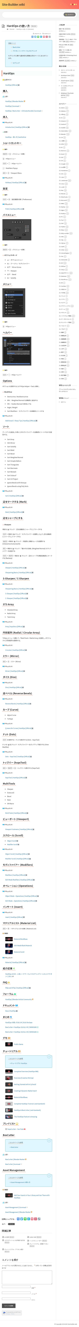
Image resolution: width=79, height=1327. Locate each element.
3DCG (62, 108)
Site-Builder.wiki (13, 4)
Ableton (63, 111)
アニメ (63, 296)
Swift (62, 246)
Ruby (62, 230)
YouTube (63, 286)
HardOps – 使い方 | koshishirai (15, 137)
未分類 (63, 355)
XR (62, 283)
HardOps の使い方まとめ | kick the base (18, 1022)
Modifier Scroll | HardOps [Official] (17, 859)
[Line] (38, 37)
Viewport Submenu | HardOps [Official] (19, 829)
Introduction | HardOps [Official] (16, 127)
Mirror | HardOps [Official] (14, 671)
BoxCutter (16, 47)
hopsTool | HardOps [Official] (15, 778)
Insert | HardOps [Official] (14, 917)
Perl (62, 220)
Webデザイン (65, 273)
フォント (63, 326)
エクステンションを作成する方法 (15, 1241)
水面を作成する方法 (67, 34)
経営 (62, 369)
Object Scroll (12, 841)
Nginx (62, 210)
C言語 (62, 141)
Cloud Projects (67, 80)
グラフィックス (65, 306)
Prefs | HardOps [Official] (14, 209)
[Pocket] (43, 37)
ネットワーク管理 (66, 322)
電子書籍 (63, 375)
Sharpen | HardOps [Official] (15, 568)
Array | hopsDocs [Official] (14, 626)
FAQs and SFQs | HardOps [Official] (17, 988)
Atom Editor (64, 131)
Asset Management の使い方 (20, 1182)
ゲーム (63, 309)
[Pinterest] (46, 37)
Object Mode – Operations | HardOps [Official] (21, 896)
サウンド (63, 312)
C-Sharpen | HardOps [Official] (16, 598)
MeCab (63, 194)
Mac (62, 190)
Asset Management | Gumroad (15, 1207)
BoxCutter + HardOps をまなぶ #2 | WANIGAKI (21, 1032)
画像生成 (63, 365)
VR (62, 263)
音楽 (62, 379)
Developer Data (67, 75)
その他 (63, 293)
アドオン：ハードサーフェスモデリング (25, 51)
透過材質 (64, 61)
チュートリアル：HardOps (19, 1063)
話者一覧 (64, 29)
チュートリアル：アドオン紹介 (14, 1250)
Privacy (8, 1314)
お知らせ (63, 289)
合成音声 (63, 345)
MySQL (63, 207)
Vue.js (63, 269)
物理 (62, 359)
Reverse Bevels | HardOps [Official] (17, 704)
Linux (62, 184)
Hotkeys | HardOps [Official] (15, 182)
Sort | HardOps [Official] (13, 496)
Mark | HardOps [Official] (14, 512)
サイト (33, 1300)
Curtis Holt (35, 1237)
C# (62, 137)
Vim (62, 256)
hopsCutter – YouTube (15, 1129)
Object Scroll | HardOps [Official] (16, 854)
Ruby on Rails (65, 233)
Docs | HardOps (10, 1011)
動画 (62, 332)
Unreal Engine (65, 253)
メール (34, 1294)
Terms (12, 1314)
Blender (12, 29)
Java (62, 177)
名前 (33, 1288)
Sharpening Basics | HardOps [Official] (18, 572)
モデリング (16, 63)
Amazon (63, 121)
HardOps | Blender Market (14, 101)
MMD (62, 203)
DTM (62, 144)
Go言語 (63, 167)
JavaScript (64, 180)
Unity (62, 250)
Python (63, 227)
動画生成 (63, 336)
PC (62, 217)
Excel (62, 154)
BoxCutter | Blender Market (15, 1159)
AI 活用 (9, 1237)
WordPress (64, 279)
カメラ (63, 303)
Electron (63, 151)
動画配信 (63, 342)
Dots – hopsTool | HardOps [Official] (17, 756)
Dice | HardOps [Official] (13, 687)
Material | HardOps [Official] (15, 962)
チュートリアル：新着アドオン (39, 1245)
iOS (62, 174)
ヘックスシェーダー (38, 1241)
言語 (62, 372)
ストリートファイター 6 (67, 70)
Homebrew (64, 170)
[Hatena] (41, 37)
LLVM (62, 187)
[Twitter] (35, 37)
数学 (62, 352)
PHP (62, 223)
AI (61, 118)
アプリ (63, 299)
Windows (63, 276)
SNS (62, 236)
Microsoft (64, 200)
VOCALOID (64, 260)
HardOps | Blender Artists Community (18, 999)
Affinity (63, 114)
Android (63, 124)
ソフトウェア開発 (66, 316)
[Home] (7, 29)
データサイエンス (66, 319)
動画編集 (63, 339)
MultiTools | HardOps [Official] (16, 813)
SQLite (63, 243)
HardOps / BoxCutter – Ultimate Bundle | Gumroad (23, 111)
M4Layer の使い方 (66, 45)
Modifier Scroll (12, 844)
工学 (62, 349)
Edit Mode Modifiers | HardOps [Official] (19, 880)
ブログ (63, 329)
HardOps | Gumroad (12, 106)
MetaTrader (64, 197)
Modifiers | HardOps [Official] (15, 875)
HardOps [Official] (11, 85)
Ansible (63, 128)
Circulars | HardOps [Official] (15, 650)
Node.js (63, 213)
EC (62, 147)
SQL (62, 240)
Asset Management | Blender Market (18, 1212)
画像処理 (63, 362)
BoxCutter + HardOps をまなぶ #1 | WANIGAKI (21, 1027)
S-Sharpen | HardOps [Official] (16, 593)
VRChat (63, 266)
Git (62, 161)
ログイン (63, 402)
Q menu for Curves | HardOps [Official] (18, 728)
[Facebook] (32, 37)
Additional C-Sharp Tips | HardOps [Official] (20, 421)
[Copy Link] (49, 37)
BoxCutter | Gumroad (13, 1164)
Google (63, 164)
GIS (62, 157)
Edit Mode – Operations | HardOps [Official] (20, 901)
